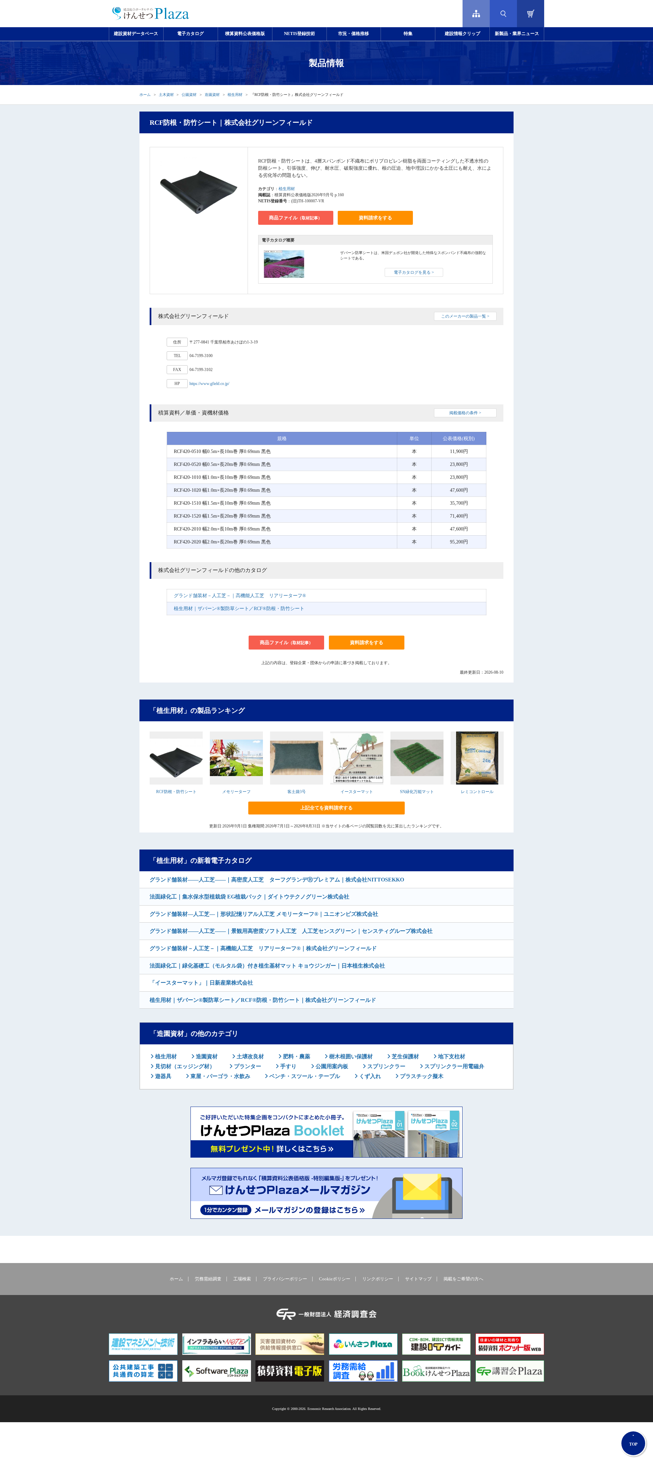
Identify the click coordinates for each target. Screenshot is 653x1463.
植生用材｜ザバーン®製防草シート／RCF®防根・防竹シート (239, 608)
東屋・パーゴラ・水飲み (219, 1076)
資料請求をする (375, 217)
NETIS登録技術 (299, 33)
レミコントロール (477, 791)
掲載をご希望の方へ (463, 1279)
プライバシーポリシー (285, 1279)
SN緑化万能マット (417, 791)
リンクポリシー (377, 1279)
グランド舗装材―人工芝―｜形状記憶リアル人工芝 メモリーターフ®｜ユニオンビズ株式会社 (264, 914)
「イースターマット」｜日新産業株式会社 (201, 983)
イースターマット (356, 791)
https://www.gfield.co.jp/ (209, 383)
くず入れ (369, 1076)
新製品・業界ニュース (517, 33)
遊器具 (162, 1076)
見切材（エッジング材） (184, 1066)
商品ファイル (295, 217)
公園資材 (189, 95)
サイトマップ (418, 1279)
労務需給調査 (208, 1279)
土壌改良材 (249, 1056)
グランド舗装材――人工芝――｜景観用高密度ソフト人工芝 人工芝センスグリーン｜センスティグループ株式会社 (291, 931)
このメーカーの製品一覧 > (465, 316)
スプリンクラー (385, 1066)
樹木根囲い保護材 (350, 1056)
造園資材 (212, 95)
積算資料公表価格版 (245, 33)
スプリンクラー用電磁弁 (453, 1066)
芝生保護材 (404, 1056)
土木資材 (166, 95)
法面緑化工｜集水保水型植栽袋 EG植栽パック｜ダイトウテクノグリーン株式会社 (249, 896)
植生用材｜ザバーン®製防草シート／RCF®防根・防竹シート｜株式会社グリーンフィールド (263, 1000)
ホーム (145, 95)
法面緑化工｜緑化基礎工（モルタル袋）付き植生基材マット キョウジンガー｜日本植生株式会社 (267, 966)
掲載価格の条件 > (465, 412)
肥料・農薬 (296, 1056)
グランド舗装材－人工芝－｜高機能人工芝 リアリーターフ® (240, 595)
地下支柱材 (451, 1056)
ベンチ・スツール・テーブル (304, 1076)
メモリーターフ (236, 791)
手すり (288, 1066)
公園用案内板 (331, 1066)
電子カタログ (190, 33)
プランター (247, 1066)
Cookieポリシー (334, 1279)
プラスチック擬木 (421, 1076)
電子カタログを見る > (414, 272)
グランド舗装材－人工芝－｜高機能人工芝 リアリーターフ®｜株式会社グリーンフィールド (263, 948)
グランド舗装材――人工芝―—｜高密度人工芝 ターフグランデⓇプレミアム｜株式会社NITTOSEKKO (277, 879)
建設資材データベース (136, 33)
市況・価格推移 (353, 33)
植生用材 (235, 95)
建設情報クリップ (462, 33)
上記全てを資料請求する (326, 807)
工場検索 (242, 1279)
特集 (408, 33)
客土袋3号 (296, 791)
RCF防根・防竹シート (176, 791)
